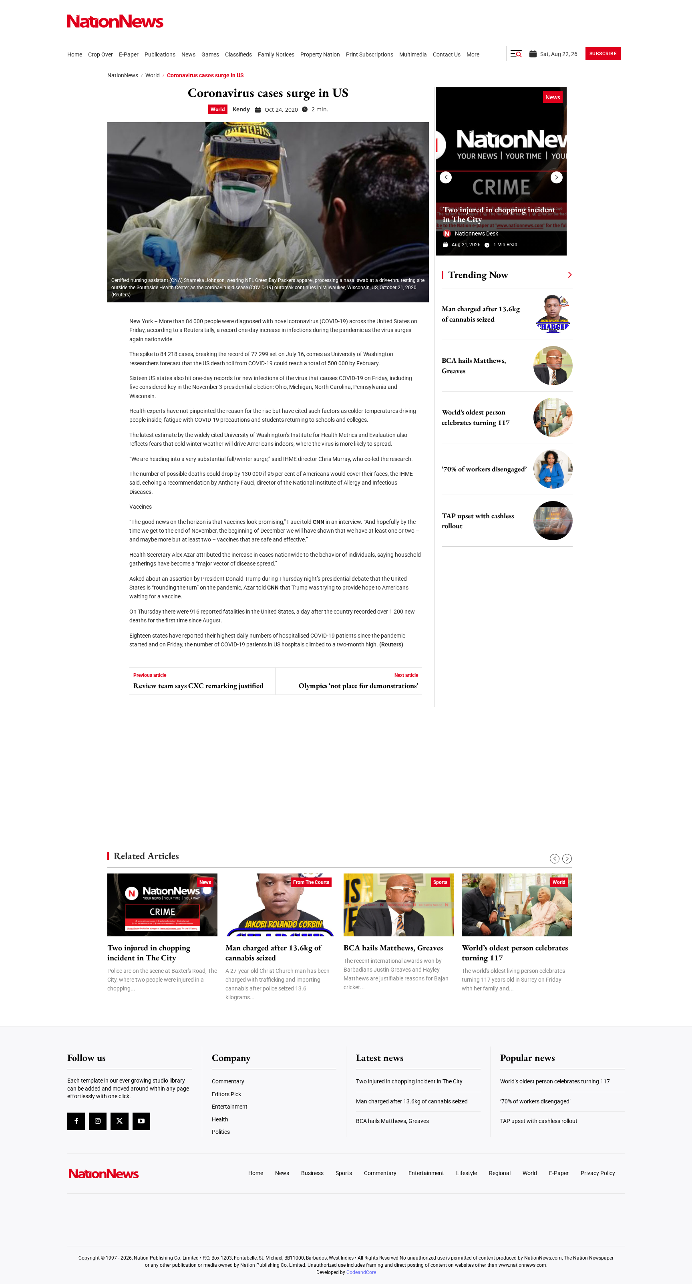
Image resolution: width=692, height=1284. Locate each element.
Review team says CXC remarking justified (198, 685)
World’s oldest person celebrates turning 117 (515, 953)
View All (555, 274)
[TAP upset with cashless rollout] (553, 520)
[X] (116, 340)
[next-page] (557, 177)
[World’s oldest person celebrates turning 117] (553, 417)
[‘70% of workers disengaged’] (553, 469)
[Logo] (132, 1173)
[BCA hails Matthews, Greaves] (553, 365)
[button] (516, 53)
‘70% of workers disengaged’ (484, 468)
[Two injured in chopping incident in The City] (501, 171)
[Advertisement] (504, 757)
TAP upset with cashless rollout (538, 1121)
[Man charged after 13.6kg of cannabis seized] (553, 314)
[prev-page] (446, 177)
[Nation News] (115, 21)
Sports (440, 882)
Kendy (241, 109)
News (552, 97)
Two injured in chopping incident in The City (499, 214)
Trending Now (478, 274)
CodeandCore (361, 1272)
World (152, 75)
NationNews (122, 75)
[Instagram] (98, 1121)
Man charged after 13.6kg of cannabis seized (273, 953)
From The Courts (311, 882)
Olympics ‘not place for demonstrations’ (358, 685)
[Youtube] (141, 1121)
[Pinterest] (116, 364)
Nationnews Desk (476, 233)
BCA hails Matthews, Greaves (393, 948)
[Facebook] (116, 316)
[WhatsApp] (116, 388)
